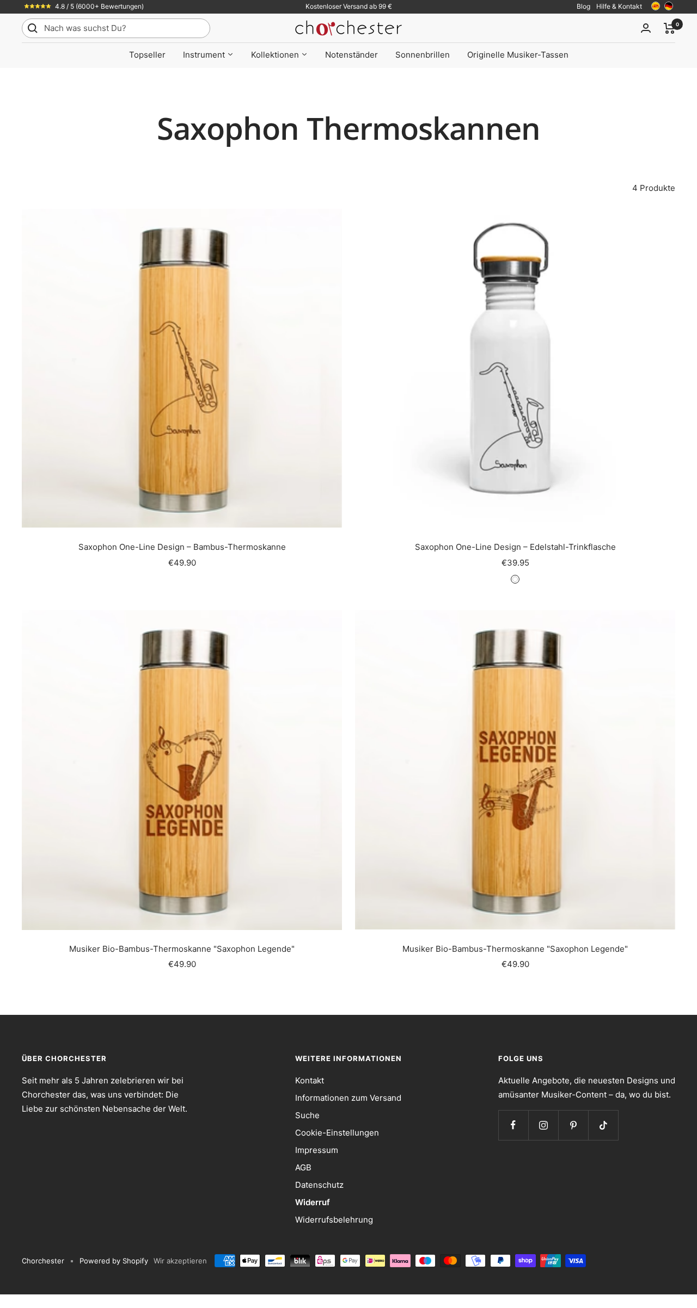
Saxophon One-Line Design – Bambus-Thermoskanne (182, 547)
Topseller (147, 54)
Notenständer (351, 54)
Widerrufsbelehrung (334, 1219)
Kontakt (309, 1080)
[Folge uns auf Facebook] (513, 1125)
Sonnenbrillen (422, 54)
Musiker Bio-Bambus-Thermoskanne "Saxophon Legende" (182, 949)
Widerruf (312, 1202)
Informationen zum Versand (348, 1098)
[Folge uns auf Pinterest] (573, 1125)
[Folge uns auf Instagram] (543, 1125)
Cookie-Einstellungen (337, 1132)
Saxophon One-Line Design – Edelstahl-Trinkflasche (515, 547)
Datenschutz (319, 1185)
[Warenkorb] (669, 28)
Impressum (316, 1150)
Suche (307, 1115)
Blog (583, 6)
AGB (303, 1167)
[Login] (646, 28)
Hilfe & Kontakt (619, 6)
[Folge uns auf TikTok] (603, 1125)
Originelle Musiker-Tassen (517, 54)
